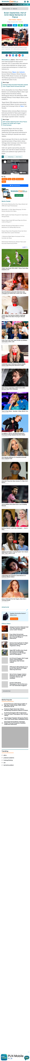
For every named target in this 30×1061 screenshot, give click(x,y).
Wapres (14, 72)
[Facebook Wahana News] (7, 55)
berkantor (22, 72)
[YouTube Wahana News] (19, 55)
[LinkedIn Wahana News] (16, 55)
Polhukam (14, 4)
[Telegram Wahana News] (23, 55)
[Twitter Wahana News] (13, 55)
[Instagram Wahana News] (10, 55)
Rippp (13, 179)
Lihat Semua (19, 156)
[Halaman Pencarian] (28, 2)
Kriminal (20, 4)
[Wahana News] (10, 1)
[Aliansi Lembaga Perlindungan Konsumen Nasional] (15, 737)
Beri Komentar (16, 185)
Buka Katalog (14, 618)
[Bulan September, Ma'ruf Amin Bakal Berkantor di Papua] (15, 37)
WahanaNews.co (6, 59)
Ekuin (24, 4)
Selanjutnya (11, 156)
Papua (22, 106)
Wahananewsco (20, 179)
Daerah (9, 4)
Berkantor (4, 179)
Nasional (4, 4)
